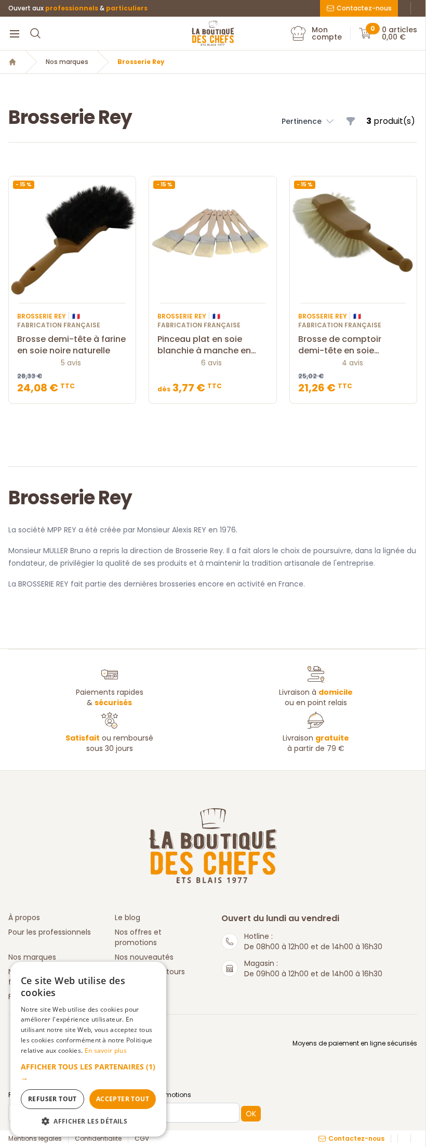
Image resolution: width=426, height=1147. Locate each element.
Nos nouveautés (144, 957)
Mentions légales (35, 1139)
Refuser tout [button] (52, 1098)
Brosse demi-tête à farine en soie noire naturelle (71, 345)
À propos (24, 917)
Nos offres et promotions (138, 937)
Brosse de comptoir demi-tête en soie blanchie (339, 345)
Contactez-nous (364, 8)
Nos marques (67, 62)
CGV (142, 1139)
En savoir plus (106, 1050)
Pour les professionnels (49, 932)
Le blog (127, 917)
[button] (308, 121)
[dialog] (88, 1049)
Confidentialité (98, 1139)
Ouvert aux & (78, 8)
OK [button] (251, 1113)
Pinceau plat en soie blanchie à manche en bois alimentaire (204, 345)
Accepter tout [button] (122, 1098)
